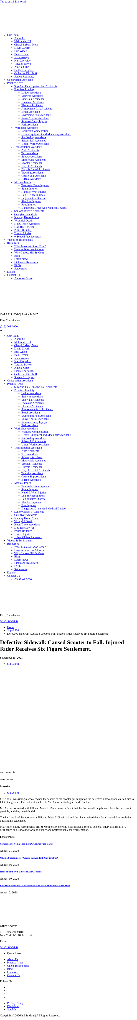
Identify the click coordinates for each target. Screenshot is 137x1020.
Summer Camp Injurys (34, 121)
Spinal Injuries (29, 188)
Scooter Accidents (31, 162)
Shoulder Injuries (31, 201)
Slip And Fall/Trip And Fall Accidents (35, 86)
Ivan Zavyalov (22, 60)
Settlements (20, 268)
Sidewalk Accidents (32, 98)
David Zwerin (22, 47)
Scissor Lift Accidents (33, 140)
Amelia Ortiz (21, 66)
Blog (17, 255)
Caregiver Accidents (25, 214)
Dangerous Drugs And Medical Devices (44, 207)
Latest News (21, 258)
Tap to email (7, 1)
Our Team (13, 34)
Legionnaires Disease (33, 198)
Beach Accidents (30, 111)
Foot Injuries (28, 204)
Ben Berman (21, 54)
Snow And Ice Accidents (35, 118)
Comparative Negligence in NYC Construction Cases (26, 843)
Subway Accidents (31, 156)
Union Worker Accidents (35, 143)
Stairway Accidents (32, 95)
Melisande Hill (22, 41)
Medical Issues (22, 182)
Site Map (12, 1009)
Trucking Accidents (32, 172)
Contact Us (13, 274)
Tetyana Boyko (23, 63)
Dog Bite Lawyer (24, 226)
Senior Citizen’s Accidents (29, 210)
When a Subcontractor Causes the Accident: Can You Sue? (29, 857)
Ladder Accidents (31, 92)
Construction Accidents (20, 79)
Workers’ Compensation (35, 130)
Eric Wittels (20, 50)
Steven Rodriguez (24, 76)
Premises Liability (24, 89)
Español (11, 271)
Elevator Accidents (32, 105)
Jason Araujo (21, 57)
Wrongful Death (23, 220)
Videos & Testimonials (20, 239)
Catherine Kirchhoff (25, 73)
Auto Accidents (30, 150)
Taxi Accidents (29, 153)
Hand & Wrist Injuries (33, 191)
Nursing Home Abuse (26, 217)
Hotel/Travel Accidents (27, 223)
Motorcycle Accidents (33, 159)
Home (10, 627)
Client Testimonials (18, 965)
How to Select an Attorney (29, 249)
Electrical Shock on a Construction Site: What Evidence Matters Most (35, 885)
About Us (19, 38)
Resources (13, 242)
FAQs (17, 265)
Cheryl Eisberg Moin (26, 44)
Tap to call (20, 1)
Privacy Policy (15, 1003)
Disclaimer (13, 1006)
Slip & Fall (13, 630)
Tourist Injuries (22, 233)
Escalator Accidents (32, 102)
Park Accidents (29, 124)
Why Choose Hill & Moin (29, 252)
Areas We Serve (23, 278)
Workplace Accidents (26, 127)
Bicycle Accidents (31, 166)
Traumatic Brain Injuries (35, 185)
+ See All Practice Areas (28, 236)
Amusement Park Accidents (37, 108)
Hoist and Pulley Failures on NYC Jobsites (21, 871)
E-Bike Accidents (31, 178)
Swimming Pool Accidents (36, 114)
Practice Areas (15, 82)
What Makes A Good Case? (30, 246)
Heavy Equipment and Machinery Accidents (46, 134)
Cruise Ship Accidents (33, 175)
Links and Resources (26, 262)
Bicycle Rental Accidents (35, 169)
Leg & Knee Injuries (33, 194)
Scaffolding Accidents (33, 137)
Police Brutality (23, 230)
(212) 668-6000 (9, 326)
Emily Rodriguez (24, 70)
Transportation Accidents (28, 146)
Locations (12, 972)
